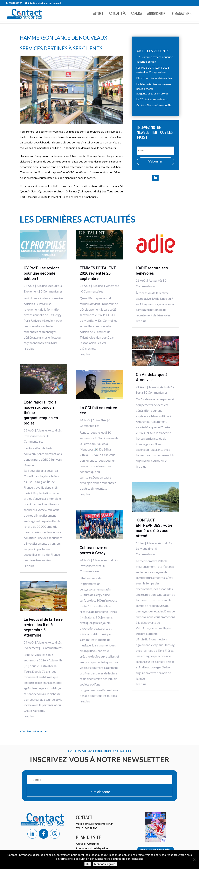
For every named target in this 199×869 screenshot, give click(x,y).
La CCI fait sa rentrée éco (152, 99)
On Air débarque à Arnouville (153, 105)
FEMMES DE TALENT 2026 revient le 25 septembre (98, 273)
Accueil (98, 14)
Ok (87, 864)
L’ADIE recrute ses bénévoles (154, 78)
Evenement (31, 291)
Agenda (136, 14)
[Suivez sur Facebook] (43, 834)
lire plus (29, 348)
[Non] (194, 859)
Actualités (117, 14)
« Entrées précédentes (34, 731)
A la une (42, 285)
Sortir (139, 392)
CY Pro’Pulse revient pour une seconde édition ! (41, 273)
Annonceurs (156, 14)
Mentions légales (104, 864)
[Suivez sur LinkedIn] (155, 178)
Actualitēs (55, 285)
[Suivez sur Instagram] (55, 834)
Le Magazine (179, 14)
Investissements (34, 436)
